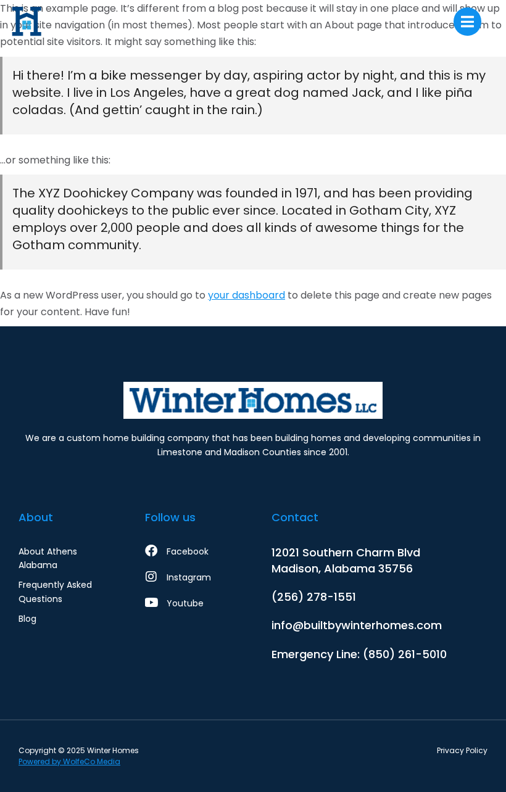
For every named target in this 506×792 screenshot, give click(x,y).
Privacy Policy (462, 750)
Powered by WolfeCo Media (69, 761)
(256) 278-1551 (314, 596)
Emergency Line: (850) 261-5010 (359, 654)
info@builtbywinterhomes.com (357, 625)
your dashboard (246, 295)
